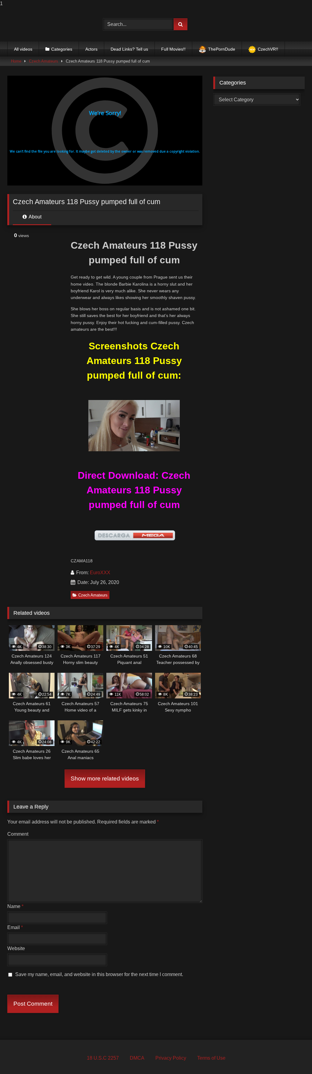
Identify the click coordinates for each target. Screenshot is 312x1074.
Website (16, 948)
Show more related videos (105, 778)
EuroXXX (100, 572)
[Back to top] (293, 1057)
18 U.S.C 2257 (103, 1058)
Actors (91, 49)
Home (16, 61)
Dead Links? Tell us (129, 49)
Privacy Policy (170, 1058)
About (34, 216)
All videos (23, 49)
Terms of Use (211, 1058)
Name (15, 906)
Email (15, 927)
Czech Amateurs (43, 61)
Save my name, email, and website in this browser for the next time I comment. (99, 974)
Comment (17, 834)
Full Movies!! (173, 49)
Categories (61, 49)
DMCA (137, 1058)
